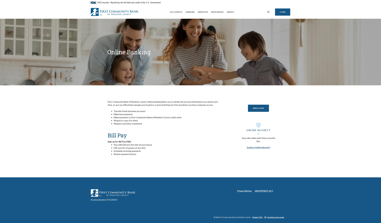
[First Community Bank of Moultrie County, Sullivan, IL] (114, 12)
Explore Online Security (258, 147)
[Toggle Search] (268, 12)
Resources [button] (217, 12)
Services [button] (203, 12)
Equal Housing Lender (275, 217)
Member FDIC (257, 217)
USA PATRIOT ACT (264, 191)
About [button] (231, 12)
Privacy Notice (244, 190)
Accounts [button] (176, 12)
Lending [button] (190, 12)
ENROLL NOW (261, 108)
